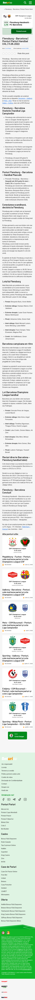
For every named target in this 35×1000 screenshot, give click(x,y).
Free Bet (4, 875)
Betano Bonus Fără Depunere (11, 908)
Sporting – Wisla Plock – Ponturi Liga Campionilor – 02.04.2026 (17, 722)
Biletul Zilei (5, 822)
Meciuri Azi (5, 809)
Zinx (2, 858)
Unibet (3, 878)
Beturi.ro (3, 937)
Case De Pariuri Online (9, 871)
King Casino (5, 855)
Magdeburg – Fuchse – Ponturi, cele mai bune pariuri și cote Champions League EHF (16, 559)
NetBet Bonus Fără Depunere (11, 904)
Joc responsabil (6, 764)
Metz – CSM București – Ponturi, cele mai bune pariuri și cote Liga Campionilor (17, 625)
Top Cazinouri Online (8, 845)
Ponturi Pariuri (6, 816)
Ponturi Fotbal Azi (7, 819)
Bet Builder (5, 829)
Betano (3, 881)
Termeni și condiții (7, 771)
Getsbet (4, 888)
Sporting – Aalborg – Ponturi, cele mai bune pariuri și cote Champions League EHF (15, 658)
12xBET (4, 891)
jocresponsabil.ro (26, 969)
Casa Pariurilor (6, 885)
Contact (4, 784)
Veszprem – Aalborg (25, 98)
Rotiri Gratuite (6, 842)
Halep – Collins (7, 103)
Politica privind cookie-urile (10, 774)
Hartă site (4, 790)
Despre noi (5, 787)
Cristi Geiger (8, 48)
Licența (4, 767)
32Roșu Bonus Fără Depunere (11, 917)
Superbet (4, 852)
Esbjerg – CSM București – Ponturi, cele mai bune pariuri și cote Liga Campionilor (16, 691)
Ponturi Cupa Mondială (9, 812)
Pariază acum (21, 31)
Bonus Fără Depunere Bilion (11, 921)
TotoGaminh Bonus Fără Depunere (13, 911)
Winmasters (5, 894)
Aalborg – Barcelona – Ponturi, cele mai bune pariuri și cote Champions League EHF (16, 592)
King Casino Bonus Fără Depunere (13, 914)
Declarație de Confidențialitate (11, 780)
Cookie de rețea (6, 777)
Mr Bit (3, 862)
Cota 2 (3, 825)
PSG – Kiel (8, 101)
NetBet (3, 848)
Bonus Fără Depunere (9, 839)
